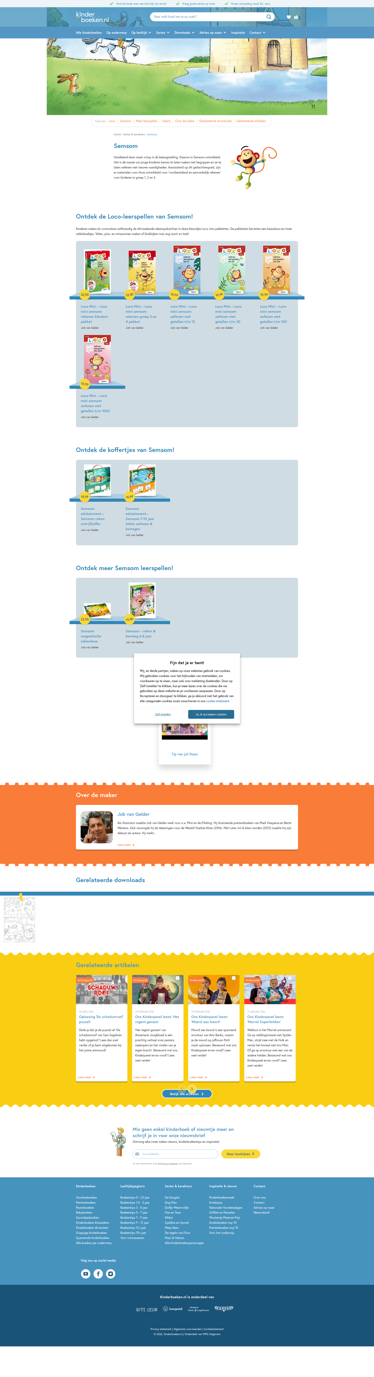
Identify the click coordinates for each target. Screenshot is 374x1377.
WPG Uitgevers (211, 1334)
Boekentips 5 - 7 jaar (133, 1212)
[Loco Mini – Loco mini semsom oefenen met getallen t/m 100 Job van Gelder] (276, 288)
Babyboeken (84, 1212)
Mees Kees (172, 1227)
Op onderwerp (117, 32)
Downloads (182, 32)
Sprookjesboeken (87, 1217)
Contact (255, 32)
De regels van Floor (177, 1233)
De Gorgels (172, 1197)
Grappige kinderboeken (91, 1233)
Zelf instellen (163, 714)
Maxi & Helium (174, 1238)
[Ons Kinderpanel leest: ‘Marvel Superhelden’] (270, 1028)
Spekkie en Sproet (177, 1222)
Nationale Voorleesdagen (225, 1207)
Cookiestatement (214, 1329)
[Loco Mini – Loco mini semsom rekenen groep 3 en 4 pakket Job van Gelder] (142, 288)
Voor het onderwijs (221, 1233)
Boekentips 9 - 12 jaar (134, 1222)
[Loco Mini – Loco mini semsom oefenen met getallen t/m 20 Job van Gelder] (231, 288)
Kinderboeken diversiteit (92, 1227)
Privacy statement (161, 1329)
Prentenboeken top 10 (223, 1227)
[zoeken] (270, 16)
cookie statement (217, 701)
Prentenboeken (86, 1202)
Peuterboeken (85, 1207)
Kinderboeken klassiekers (92, 1222)
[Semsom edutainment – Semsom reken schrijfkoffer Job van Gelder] (97, 498)
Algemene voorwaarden (187, 1329)
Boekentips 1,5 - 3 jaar (135, 1202)
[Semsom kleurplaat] (19, 919)
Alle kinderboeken (89, 32)
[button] (192, 1089)
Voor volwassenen (132, 1238)
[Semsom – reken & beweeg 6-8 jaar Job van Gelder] (142, 613)
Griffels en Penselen (222, 1212)
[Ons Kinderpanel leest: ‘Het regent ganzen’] (157, 1028)
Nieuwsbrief (261, 1212)
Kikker (169, 1217)
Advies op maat (210, 32)
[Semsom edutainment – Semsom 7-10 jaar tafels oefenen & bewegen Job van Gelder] (142, 501)
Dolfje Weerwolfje (177, 1207)
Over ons (260, 1197)
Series (160, 32)
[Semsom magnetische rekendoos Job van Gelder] (97, 616)
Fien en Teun (173, 1212)
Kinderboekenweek (221, 1197)
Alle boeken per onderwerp (94, 1243)
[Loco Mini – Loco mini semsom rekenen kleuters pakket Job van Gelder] (97, 288)
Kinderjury (215, 1202)
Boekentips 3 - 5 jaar (134, 1207)
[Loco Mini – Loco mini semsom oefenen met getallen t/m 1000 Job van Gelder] (97, 377)
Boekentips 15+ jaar (133, 1233)
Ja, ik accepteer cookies (211, 714)
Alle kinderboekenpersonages (184, 1243)
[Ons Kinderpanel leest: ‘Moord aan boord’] (214, 1028)
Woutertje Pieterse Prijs (224, 1217)
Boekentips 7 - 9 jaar (133, 1217)
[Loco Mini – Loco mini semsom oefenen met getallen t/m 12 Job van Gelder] (187, 288)
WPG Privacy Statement (168, 1163)
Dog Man (171, 1202)
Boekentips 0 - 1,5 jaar (135, 1197)
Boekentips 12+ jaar (133, 1227)
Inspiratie (238, 32)
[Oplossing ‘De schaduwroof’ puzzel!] (101, 1028)
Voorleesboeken (86, 1197)
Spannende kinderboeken (92, 1238)
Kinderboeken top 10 (222, 1222)
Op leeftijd (139, 32)
